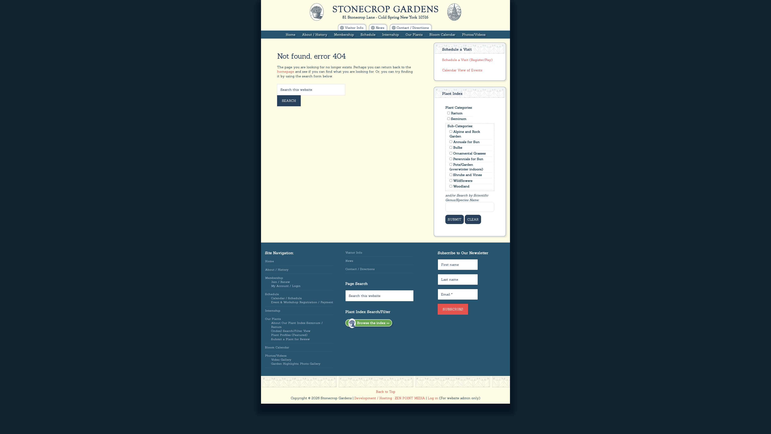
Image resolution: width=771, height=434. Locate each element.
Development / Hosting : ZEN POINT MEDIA (389, 398)
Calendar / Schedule (286, 298)
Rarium (456, 113)
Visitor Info (353, 252)
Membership (274, 278)
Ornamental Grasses (469, 153)
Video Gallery (281, 359)
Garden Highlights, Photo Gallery (295, 363)
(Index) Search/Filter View (290, 331)
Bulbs (457, 147)
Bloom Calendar (277, 347)
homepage (285, 72)
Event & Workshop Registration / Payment (302, 302)
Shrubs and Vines (467, 175)
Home (269, 261)
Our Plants (273, 319)
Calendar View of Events (462, 70)
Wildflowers (462, 181)
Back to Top (385, 392)
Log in (433, 398)
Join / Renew (280, 282)
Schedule (272, 294)
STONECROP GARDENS (385, 12)
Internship (272, 310)
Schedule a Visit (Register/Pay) (467, 60)
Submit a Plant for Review (290, 339)
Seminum (458, 119)
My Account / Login (286, 286)
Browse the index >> (372, 323)
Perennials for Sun (467, 159)
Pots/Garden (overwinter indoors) (466, 167)
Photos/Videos (276, 355)
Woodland (460, 186)
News (349, 261)
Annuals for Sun (466, 142)
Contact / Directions (360, 269)
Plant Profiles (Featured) (289, 335)
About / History (276, 269)
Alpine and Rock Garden (465, 134)
